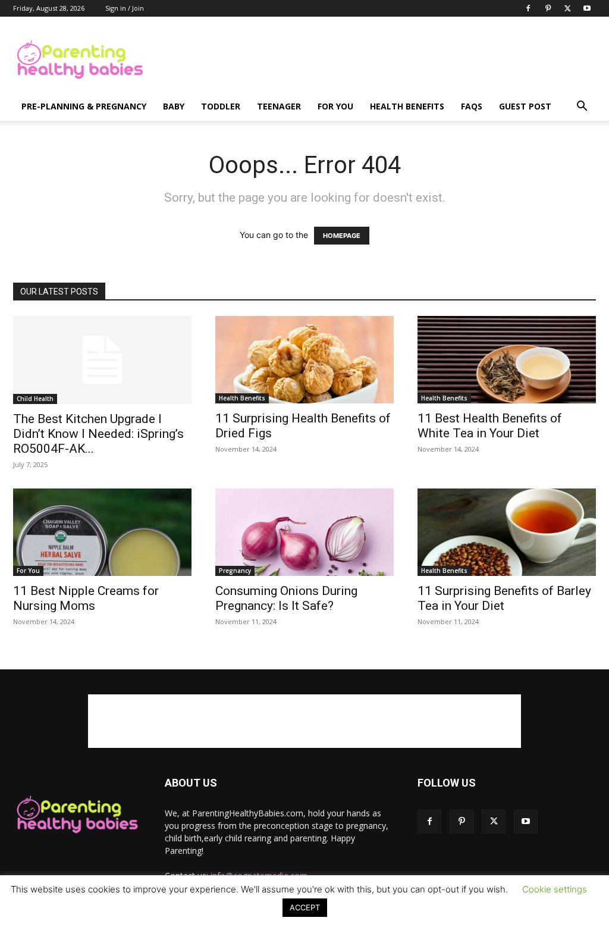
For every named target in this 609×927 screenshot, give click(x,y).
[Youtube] (587, 8)
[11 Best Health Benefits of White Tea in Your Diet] (506, 359)
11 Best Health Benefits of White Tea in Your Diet (489, 425)
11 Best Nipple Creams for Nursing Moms (86, 598)
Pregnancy (235, 570)
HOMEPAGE (341, 235)
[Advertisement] (379, 60)
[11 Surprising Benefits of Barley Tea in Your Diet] (506, 532)
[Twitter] (567, 8)
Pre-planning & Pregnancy (83, 106)
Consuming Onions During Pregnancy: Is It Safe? (286, 598)
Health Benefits (407, 106)
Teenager (279, 106)
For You (335, 106)
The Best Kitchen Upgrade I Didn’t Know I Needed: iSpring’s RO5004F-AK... (98, 434)
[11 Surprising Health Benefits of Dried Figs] (304, 359)
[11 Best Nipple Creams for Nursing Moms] (102, 532)
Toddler (220, 106)
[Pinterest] (548, 8)
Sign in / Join (124, 8)
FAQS (471, 106)
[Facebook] (528, 8)
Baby (173, 106)
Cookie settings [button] (554, 889)
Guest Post (525, 106)
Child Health (35, 398)
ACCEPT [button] (305, 907)
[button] (581, 107)
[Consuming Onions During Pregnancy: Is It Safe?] (304, 532)
